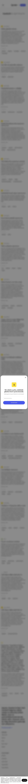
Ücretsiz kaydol (14, 402)
